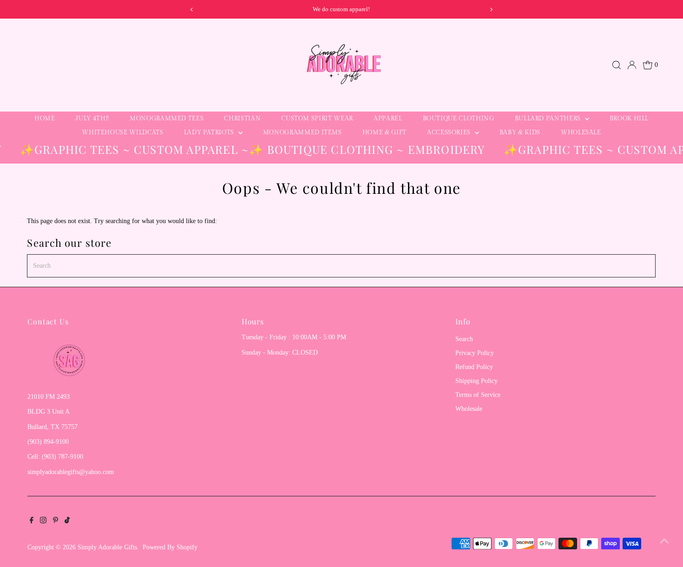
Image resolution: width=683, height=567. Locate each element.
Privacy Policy (474, 352)
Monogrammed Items (302, 132)
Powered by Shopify (170, 547)
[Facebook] (31, 521)
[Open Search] (616, 65)
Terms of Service (477, 394)
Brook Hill (629, 118)
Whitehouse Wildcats (122, 132)
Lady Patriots (210, 132)
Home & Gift (384, 132)
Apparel (388, 118)
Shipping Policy (476, 380)
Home (44, 118)
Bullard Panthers (549, 118)
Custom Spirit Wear (317, 118)
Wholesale (581, 132)
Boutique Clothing (458, 118)
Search (464, 339)
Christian (242, 118)
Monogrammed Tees (167, 118)
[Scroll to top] (664, 541)
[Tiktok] (67, 521)
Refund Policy (474, 366)
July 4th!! (92, 118)
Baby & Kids (519, 132)
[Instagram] (43, 521)
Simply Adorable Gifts (107, 547)
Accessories (450, 132)
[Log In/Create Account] (632, 65)
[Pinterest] (55, 521)
